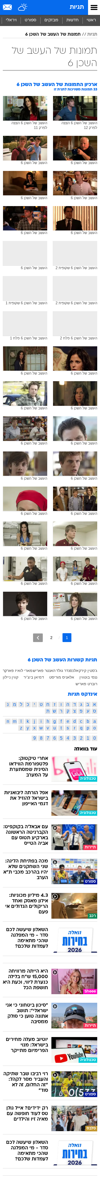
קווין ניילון (10, 677)
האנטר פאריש (44, 670)
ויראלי (11, 20)
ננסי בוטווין (88, 677)
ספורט (30, 20)
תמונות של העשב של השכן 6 (53, 34)
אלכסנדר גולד (67, 670)
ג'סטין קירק (88, 670)
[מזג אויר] (23, 7)
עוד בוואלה (85, 749)
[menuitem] (72, 20)
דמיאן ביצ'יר (34, 677)
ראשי (91, 20)
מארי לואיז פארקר (17, 670)
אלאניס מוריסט (61, 677)
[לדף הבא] (38, 637)
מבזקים (51, 20)
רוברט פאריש (86, 684)
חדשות (72, 20)
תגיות (77, 7)
